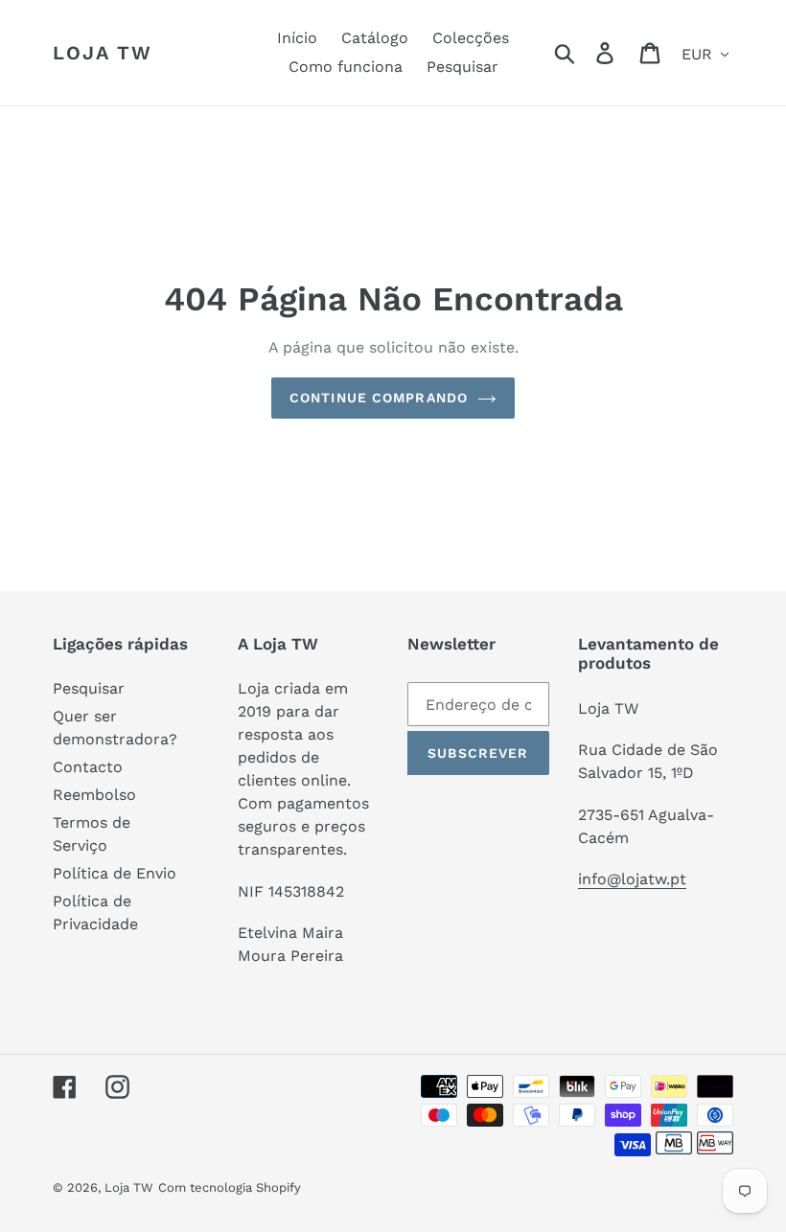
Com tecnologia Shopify (229, 1187)
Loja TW (102, 52)
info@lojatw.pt (632, 879)
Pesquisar (89, 688)
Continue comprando (378, 397)
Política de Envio (114, 873)
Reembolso (94, 795)
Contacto (88, 767)
